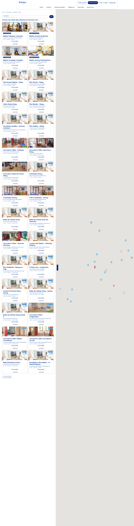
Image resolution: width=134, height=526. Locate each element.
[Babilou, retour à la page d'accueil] (22, 2)
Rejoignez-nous (71, 7)
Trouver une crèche (9, 12)
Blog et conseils (81, 7)
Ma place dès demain (93, 2)
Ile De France (15, 12)
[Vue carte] (57, 268)
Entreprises (48, 7)
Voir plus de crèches (7, 376)
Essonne (19, 12)
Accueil (3, 12)
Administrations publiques (59, 7)
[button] (94, 266)
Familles (41, 7)
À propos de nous (90, 7)
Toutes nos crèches (82, 2)
